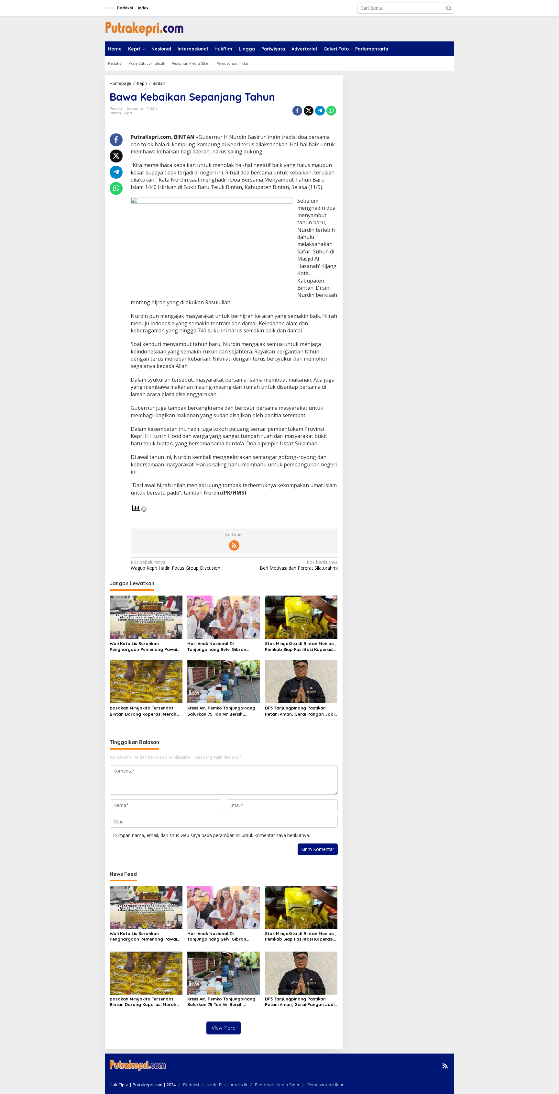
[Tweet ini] (308, 111)
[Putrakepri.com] (144, 28)
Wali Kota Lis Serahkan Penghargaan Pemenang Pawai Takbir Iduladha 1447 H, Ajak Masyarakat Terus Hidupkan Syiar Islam (143, 646)
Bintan (115, 113)
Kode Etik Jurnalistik (227, 1084)
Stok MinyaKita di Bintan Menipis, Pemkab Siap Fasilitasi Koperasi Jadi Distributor (300, 646)
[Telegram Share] (320, 111)
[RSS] (234, 545)
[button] (448, 8)
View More (224, 1028)
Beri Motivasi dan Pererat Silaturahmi (298, 565)
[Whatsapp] (331, 111)
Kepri (127, 113)
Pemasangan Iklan (326, 1084)
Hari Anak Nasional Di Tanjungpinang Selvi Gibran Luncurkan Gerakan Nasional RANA (218, 646)
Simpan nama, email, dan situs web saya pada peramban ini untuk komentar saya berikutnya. (212, 835)
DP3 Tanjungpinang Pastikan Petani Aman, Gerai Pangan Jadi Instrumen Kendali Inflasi (299, 711)
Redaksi (191, 1084)
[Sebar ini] (297, 111)
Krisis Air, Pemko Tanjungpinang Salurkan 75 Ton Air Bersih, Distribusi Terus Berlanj (221, 711)
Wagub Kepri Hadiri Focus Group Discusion (175, 565)
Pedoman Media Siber (277, 1084)
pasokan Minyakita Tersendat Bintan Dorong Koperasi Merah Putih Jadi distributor (143, 711)
